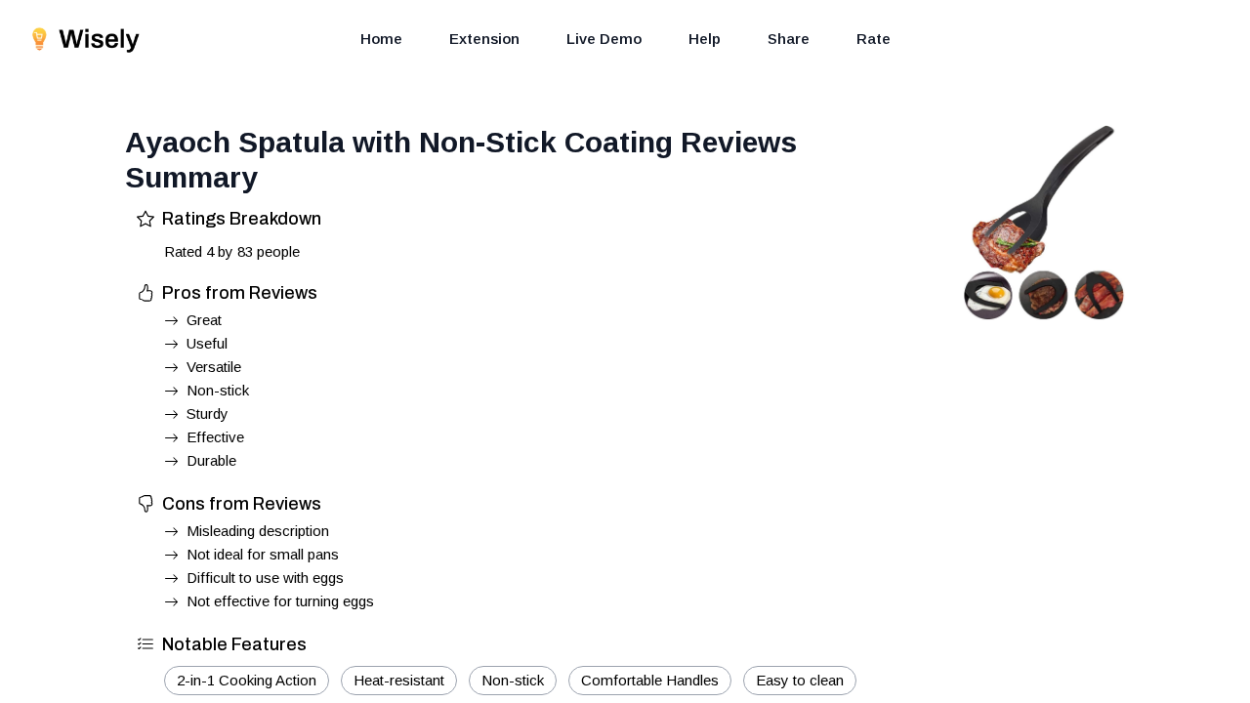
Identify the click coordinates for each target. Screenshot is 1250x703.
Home (381, 38)
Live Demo (604, 38)
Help (704, 38)
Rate (873, 38)
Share (789, 38)
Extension (484, 38)
